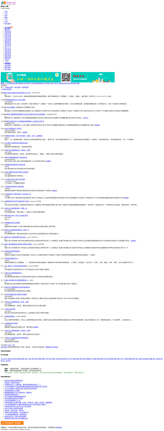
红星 (70, 83)
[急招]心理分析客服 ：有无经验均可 (17, 412)
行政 (12, 359)
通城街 (21, 83)
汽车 (46, 359)
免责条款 (59, 427)
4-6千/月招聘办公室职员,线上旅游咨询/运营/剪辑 (21, 388)
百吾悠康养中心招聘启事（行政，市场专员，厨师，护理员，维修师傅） (29, 402)
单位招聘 (17, 87)
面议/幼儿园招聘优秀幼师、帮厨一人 (17, 230)
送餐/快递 (8, 32)
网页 (53, 359)
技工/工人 (8, 48)
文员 (2, 359)
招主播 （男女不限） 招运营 (14, 410)
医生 (50, 359)
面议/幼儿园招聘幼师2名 (14, 273)
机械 (94, 359)
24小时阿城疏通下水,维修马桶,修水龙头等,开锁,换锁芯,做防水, (25, 404)
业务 (26, 359)
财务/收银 (8, 36)
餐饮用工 (8, 30)
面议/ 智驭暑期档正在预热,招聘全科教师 (18, 244)
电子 (91, 359)
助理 (63, 359)
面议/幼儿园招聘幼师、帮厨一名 (16, 208)
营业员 (158, 359)
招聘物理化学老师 (12, 323)
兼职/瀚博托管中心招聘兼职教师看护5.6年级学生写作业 (25, 121)
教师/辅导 (8, 54)
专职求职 (8, 65)
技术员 (8, 361)
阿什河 (30, 83)
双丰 (43, 83)
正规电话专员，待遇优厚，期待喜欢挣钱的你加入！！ (23, 384)
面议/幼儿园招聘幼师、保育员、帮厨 (18, 150)
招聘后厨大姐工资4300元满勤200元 (16, 418)
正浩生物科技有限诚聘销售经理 (15, 396)
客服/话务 (8, 42)
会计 (5, 359)
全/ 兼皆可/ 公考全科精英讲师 (15, 266)
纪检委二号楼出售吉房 (12, 382)
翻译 (130, 359)
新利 (36, 83)
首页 (6, 11)
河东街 (25, 83)
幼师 (101, 359)
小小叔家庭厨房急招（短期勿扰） (16, 414)
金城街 (16, 83)
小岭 (55, 83)
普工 (154, 359)
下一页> (12, 345)
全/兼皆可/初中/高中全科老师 (15, 179)
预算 (39, 359)
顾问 (133, 359)
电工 (137, 359)
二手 (6, 19)
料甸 (73, 83)
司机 (84, 359)
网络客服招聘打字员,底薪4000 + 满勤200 (18, 392)
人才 (6, 13)
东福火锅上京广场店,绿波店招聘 (15, 416)
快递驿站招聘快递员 (11, 394)
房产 (6, 15)
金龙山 (66, 83)
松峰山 (62, 83)
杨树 (39, 83)
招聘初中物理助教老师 (12, 251)
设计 (67, 359)
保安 (118, 359)
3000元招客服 (10, 107)
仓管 (104, 359)
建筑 (19, 359)
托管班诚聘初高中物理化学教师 (16, 294)
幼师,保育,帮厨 (10, 309)
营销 (77, 359)
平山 (58, 83)
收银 (9, 359)
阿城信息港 (9, 87)
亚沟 (49, 83)
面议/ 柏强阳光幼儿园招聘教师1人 (17, 280)
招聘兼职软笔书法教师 (12, 223)
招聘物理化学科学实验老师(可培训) (17, 201)
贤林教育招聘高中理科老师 (15, 186)
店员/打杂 (8, 46)
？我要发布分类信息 (51, 347)
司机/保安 (8, 50)
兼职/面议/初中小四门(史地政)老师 (16, 215)
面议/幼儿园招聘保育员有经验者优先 (18, 287)
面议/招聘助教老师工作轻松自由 (16, 157)
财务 (15, 359)
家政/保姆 (8, 56)
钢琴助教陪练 (10, 316)
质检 (115, 359)
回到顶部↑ (4, 347)
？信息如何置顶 (6, 89)
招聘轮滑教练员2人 (12, 258)
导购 (80, 359)
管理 (33, 359)
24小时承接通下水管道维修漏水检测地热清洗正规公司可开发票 (26, 386)
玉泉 (52, 83)
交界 (46, 83)
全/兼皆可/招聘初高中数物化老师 (17, 143)
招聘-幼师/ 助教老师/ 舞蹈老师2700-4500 (17, 93)
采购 (74, 359)
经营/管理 (8, 34)
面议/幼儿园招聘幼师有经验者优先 (17, 338)
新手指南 (8, 23)
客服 (111, 359)
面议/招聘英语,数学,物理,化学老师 (17, 172)
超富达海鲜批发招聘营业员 (14, 380)
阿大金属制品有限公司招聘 (14, 398)
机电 (143, 359)
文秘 (56, 359)
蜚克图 (77, 83)
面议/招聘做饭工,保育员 (13, 128)
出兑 (6, 21)
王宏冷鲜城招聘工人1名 (12, 400)
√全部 (8, 83)
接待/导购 (8, 44)
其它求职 (8, 69)
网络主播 (8, 58)
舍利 (33, 83)
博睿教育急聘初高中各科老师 (15, 164)
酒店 (140, 359)
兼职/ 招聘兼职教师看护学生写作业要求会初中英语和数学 (26, 114)
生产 (121, 359)
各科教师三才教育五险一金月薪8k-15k (18, 194)
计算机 (126, 359)
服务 (6, 17)
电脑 (87, 359)
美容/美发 (8, 52)
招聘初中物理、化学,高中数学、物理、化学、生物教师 (24, 136)
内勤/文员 (8, 38)
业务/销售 (8, 40)
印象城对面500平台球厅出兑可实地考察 (18, 406)
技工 (4, 361)
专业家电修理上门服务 (12, 390)
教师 (22, 359)
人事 (29, 359)
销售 (43, 359)
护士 (70, 359)
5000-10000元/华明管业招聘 (14, 408)
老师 (97, 359)
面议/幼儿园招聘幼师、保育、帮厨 (17, 302)
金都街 (12, 83)
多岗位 (7, 60)
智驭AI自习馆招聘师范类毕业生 (15, 237)
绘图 (150, 359)
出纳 (108, 359)
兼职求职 (8, 67)
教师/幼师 (25, 87)
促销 (36, 359)
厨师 (60, 359)
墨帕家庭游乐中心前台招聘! (16, 100)
